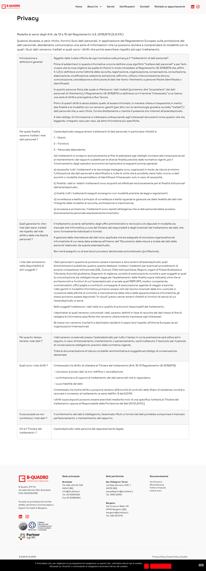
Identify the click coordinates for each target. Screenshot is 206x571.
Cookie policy (161, 566)
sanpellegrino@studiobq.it (119, 491)
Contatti (144, 6)
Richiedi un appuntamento (170, 6)
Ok (146, 566)
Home (79, 6)
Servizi (110, 6)
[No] (201, 565)
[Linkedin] (193, 7)
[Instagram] (198, 7)
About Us (92, 6)
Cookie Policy (173, 556)
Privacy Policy (158, 556)
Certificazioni (127, 6)
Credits (184, 556)
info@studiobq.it (71, 491)
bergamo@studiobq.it (117, 512)
